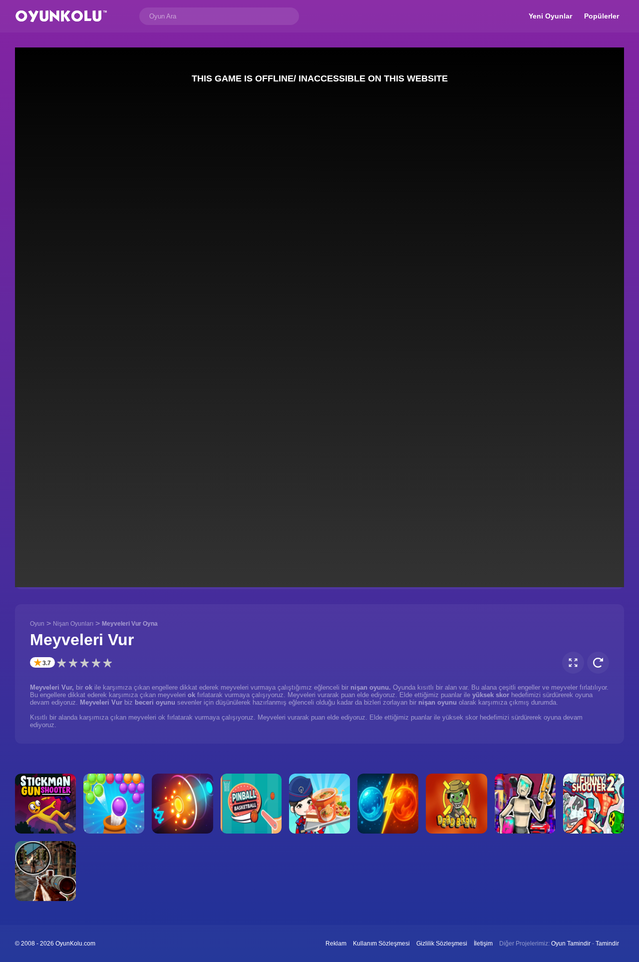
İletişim (483, 943)
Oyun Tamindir (571, 943)
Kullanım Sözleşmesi (381, 943)
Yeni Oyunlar (550, 16)
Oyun (37, 623)
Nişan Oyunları (73, 623)
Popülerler (601, 16)
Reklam (335, 943)
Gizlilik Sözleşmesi (441, 943)
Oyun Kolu (61, 16)
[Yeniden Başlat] (598, 663)
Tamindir (607, 943)
